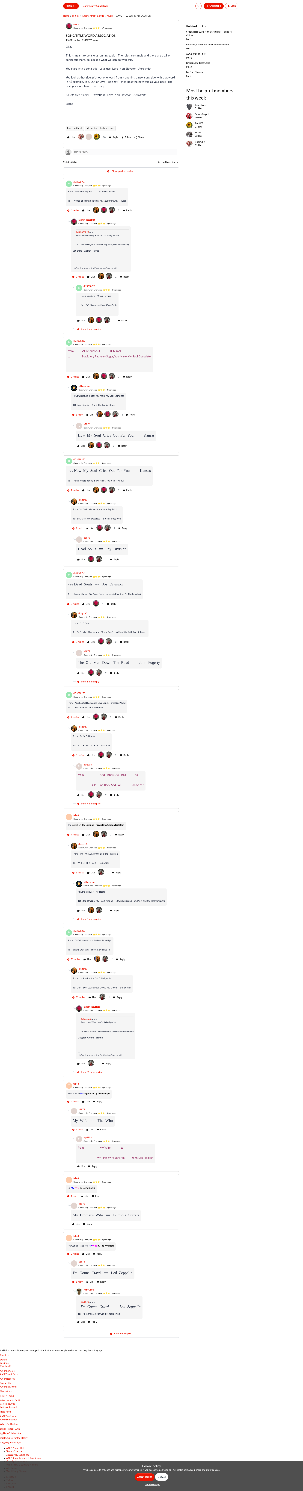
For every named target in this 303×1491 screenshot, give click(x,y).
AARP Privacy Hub (15, 1448)
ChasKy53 (200, 142)
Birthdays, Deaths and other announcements (207, 45)
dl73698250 (79, 182)
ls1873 (86, 424)
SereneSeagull (201, 114)
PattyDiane (88, 1290)
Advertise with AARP (10, 1401)
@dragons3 (86, 1019)
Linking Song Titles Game (198, 63)
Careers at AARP (8, 1404)
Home (66, 16)
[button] (214, 6)
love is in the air (74, 128)
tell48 (76, 815)
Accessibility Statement (17, 1455)
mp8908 (87, 765)
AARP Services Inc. (9, 1416)
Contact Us (5, 1383)
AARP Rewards (7, 1371)
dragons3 (82, 500)
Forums (75, 16)
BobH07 (199, 123)
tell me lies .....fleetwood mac (100, 128)
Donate (3, 1360)
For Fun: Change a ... (195, 72)
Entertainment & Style (93, 16)
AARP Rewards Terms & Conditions (23, 1458)
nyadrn (76, 24)
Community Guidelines (95, 6)
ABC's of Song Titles (195, 54)
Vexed (198, 133)
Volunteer (4, 1363)
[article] (121, 198)
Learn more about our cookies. (205, 1470)
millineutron (84, 386)
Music (110, 16)
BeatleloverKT (201, 105)
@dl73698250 (82, 232)
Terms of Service (14, 1451)
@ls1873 (85, 1302)
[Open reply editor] (121, 152)
